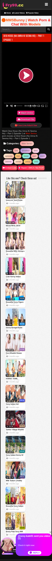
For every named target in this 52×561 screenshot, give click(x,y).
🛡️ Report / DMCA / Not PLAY (31, 168)
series (18, 161)
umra (27, 161)
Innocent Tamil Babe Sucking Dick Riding (14, 200)
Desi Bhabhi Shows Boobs (14, 353)
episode (8, 156)
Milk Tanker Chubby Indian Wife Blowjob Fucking (14, 481)
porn (42, 156)
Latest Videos (19, 13)
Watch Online (26, 113)
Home (8, 13)
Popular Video (33, 13)
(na (16, 150)
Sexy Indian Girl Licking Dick (12, 404)
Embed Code (10, 168)
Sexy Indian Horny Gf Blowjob (14, 455)
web (36, 161)
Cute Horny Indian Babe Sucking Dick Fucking (14, 277)
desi (36, 150)
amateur (26, 150)
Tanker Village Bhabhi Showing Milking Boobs (15, 430)
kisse (26, 156)
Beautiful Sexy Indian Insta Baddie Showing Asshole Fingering (15, 506)
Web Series (31, 133)
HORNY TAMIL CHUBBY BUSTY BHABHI (13, 379)
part (34, 156)
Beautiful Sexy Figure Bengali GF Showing (15, 302)
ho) (18, 156)
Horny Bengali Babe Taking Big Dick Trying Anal (15, 328)
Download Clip (27, 119)
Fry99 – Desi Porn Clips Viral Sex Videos (12, 4)
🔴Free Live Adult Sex (26, 125)
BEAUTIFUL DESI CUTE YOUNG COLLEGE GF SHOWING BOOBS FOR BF (13, 226)
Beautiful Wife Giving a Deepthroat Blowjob (15, 251)
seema (8, 161)
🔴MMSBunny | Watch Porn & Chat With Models (25, 22)
